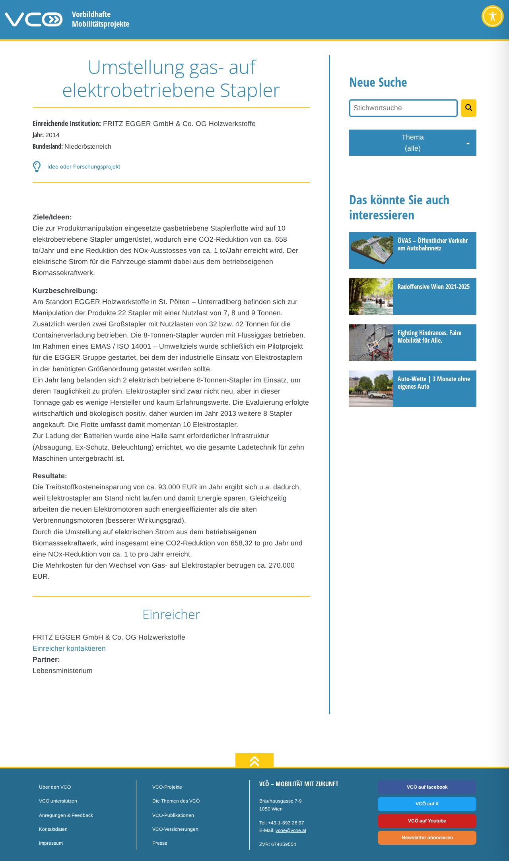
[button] (171, 167)
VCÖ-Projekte (167, 787)
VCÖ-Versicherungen (175, 829)
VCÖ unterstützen (58, 801)
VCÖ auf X (427, 804)
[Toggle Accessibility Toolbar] (492, 16)
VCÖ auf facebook (427, 787)
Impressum (51, 843)
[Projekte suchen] (468, 108)
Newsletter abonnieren (427, 837)
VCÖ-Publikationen (173, 815)
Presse (159, 843)
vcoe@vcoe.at (291, 830)
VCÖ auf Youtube (427, 821)
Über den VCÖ (55, 787)
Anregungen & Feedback (66, 815)
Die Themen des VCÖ (176, 801)
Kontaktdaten (53, 829)
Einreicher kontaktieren (69, 648)
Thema (413, 142)
